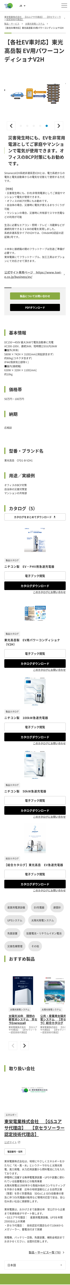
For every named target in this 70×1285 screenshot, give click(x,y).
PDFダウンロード (35, 307)
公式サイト (10, 1142)
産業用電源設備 (16, 907)
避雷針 (57, 907)
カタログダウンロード (35, 586)
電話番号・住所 (14, 1151)
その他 (35, 946)
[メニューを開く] (64, 5)
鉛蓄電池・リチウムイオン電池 (44, 933)
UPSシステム (14, 920)
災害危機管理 (14, 946)
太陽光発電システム (42, 920)
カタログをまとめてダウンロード (33, 517)
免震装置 (12, 933)
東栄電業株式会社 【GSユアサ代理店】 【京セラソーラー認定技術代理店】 (34, 1127)
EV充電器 (39, 907)
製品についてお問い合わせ (35, 296)
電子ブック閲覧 (35, 576)
